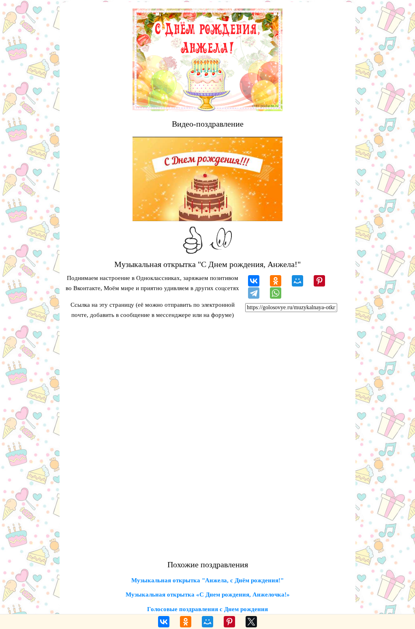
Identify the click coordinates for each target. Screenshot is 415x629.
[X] (251, 621)
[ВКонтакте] (254, 280)
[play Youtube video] (207, 179)
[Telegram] (254, 293)
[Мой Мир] (297, 280)
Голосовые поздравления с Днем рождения (207, 609)
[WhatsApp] (275, 293)
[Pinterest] (319, 280)
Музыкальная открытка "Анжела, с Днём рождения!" (207, 580)
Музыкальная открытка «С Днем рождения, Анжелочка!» (208, 594)
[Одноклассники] (275, 280)
